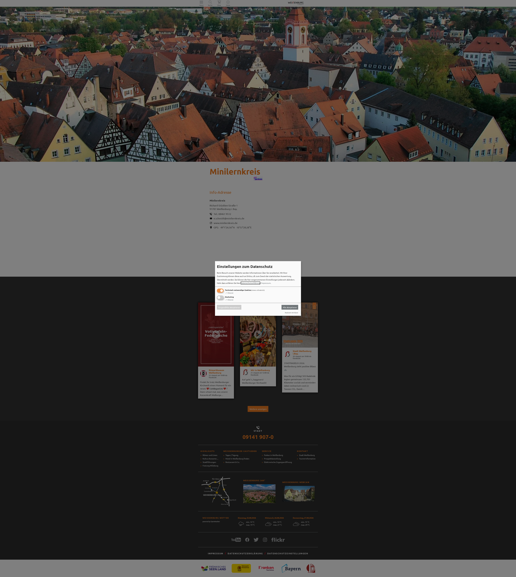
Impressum (266, 283)
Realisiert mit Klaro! (291, 313)
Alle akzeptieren (290, 307)
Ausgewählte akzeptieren (229, 307)
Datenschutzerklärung (250, 283)
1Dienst (229, 293)
